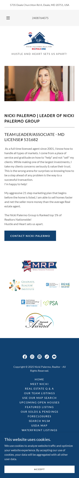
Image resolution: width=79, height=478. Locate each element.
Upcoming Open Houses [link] (39, 402)
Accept (39, 469)
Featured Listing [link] (39, 407)
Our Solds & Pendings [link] (39, 411)
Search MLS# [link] (39, 420)
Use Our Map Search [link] (39, 397)
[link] (39, 40)
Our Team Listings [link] (39, 393)
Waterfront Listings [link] (39, 430)
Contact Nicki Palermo (30, 235)
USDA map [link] (39, 425)
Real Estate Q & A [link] (39, 388)
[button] (8, 18)
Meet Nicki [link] (39, 384)
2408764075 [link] (40, 18)
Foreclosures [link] (39, 416)
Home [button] (39, 379)
